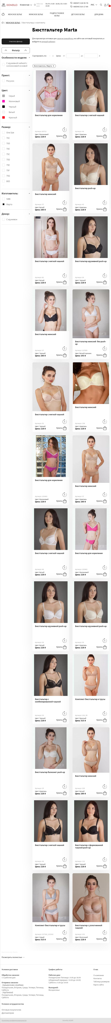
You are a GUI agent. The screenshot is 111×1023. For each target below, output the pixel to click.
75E (8, 165)
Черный (12, 106)
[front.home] (3, 23)
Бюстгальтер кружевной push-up (91, 261)
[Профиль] (105, 5)
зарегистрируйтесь (65, 38)
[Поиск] (101, 5)
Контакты (97, 978)
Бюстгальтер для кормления (49, 115)
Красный (13, 117)
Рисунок (10, 80)
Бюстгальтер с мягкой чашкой (89, 115)
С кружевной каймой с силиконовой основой (16, 64)
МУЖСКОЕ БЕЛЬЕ (36, 14)
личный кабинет (48, 41)
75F (8, 170)
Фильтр (16, 50)
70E (8, 148)
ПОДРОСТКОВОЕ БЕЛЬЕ (57, 14)
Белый (12, 112)
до (82, 56)
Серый (12, 96)
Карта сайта (98, 984)
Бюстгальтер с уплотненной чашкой (88, 926)
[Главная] (3, 14)
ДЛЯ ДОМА (98, 14)
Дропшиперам (8, 1013)
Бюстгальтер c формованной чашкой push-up (89, 846)
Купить (59, 136)
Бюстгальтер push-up (85, 188)
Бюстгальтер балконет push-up (50, 772)
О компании (98, 975)
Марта (9, 204)
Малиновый (14, 101)
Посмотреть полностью (12, 957)
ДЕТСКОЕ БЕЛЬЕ (78, 14)
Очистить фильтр (15, 41)
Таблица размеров (101, 981)
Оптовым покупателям (11, 1010)
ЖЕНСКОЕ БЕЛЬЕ (15, 14)
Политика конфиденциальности (14, 1020)
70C (8, 138)
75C (8, 154)
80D (8, 181)
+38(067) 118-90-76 (80, 3)
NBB (8, 199)
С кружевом (11, 219)
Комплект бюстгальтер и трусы (90, 699)
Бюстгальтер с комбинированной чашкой (48, 700)
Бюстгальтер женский (45, 194)
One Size (10, 132)
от (64, 56)
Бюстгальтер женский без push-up (90, 342)
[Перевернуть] (65, 129)
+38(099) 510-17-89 (80, 6)
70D (8, 143)
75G (8, 175)
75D (8, 159)
